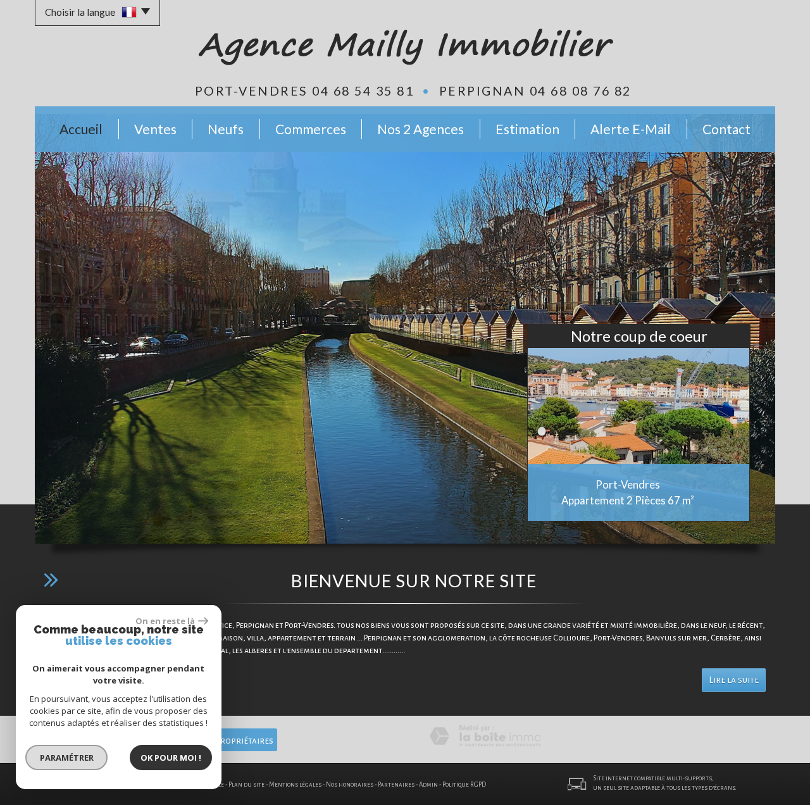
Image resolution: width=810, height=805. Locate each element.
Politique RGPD (464, 784)
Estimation (527, 129)
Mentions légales (295, 784)
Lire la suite (734, 680)
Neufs (226, 129)
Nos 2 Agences (420, 129)
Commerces (310, 129)
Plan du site (246, 784)
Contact (726, 129)
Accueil (81, 129)
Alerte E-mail (630, 129)
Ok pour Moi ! (170, 757)
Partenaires (396, 784)
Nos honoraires (349, 784)
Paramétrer (67, 757)
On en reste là (165, 621)
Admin (428, 784)
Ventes (155, 129)
